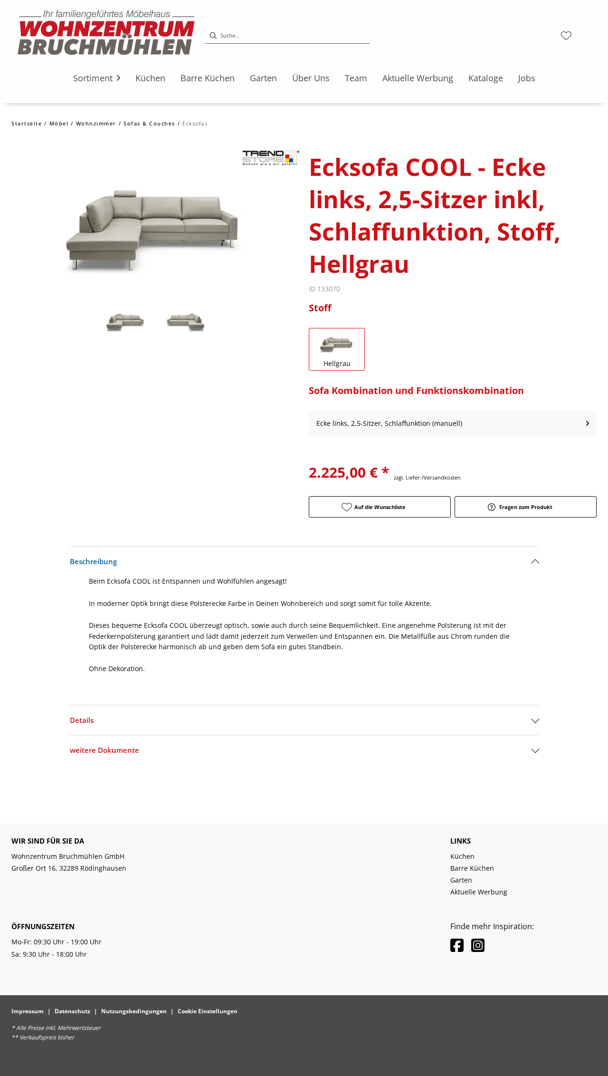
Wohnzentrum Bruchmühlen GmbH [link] (67, 856)
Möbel (59, 123)
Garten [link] (461, 879)
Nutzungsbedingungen (134, 1011)
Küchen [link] (462, 856)
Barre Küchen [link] (472, 868)
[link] (93, 78)
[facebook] (457, 945)
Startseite (26, 123)
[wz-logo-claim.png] (106, 35)
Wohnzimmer (96, 123)
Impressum (27, 1011)
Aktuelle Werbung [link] (478, 891)
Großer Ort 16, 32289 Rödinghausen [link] (68, 868)
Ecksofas (195, 123)
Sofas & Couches (149, 123)
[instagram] (477, 945)
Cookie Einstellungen (208, 1011)
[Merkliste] (566, 35)
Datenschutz (72, 1011)
